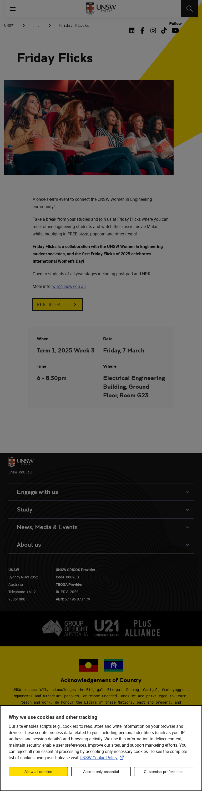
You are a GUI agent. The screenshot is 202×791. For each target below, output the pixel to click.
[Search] (189, 8)
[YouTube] (175, 30)
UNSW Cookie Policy (103, 758)
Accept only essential (101, 771)
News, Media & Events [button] (47, 527)
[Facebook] (142, 30)
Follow (175, 24)
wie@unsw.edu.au (69, 286)
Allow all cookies (38, 771)
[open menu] (12, 8)
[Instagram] (153, 30)
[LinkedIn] (133, 30)
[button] (57, 304)
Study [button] (24, 509)
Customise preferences (163, 771)
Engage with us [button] (37, 492)
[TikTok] (164, 30)
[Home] (101, 8)
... (36, 25)
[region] (101, 748)
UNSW (9, 25)
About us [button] (29, 544)
